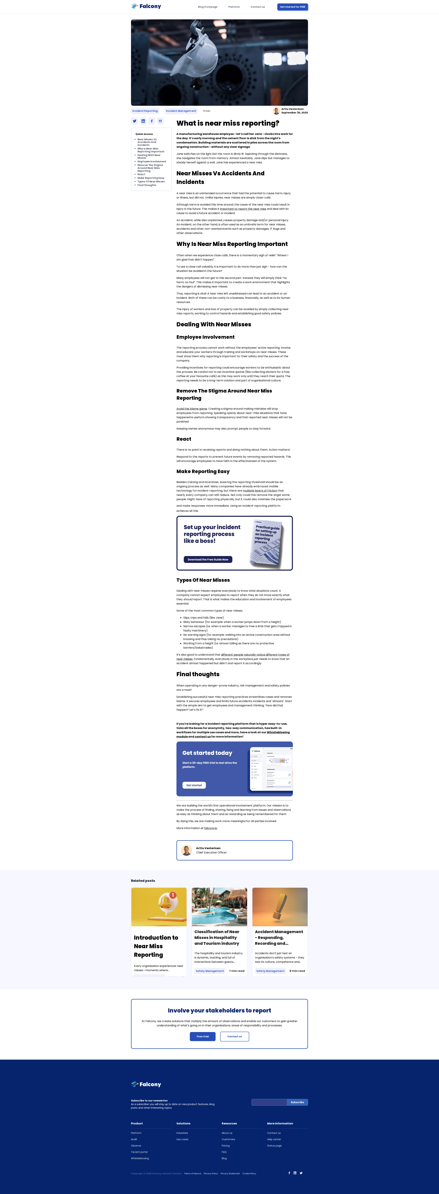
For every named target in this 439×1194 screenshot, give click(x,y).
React (141, 174)
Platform (234, 7)
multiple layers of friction (260, 491)
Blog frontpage (207, 7)
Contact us (258, 7)
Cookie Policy (249, 1173)
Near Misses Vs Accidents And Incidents (147, 142)
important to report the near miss (243, 209)
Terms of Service (192, 1173)
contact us (203, 737)
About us (227, 1133)
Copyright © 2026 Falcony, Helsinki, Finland (156, 1173)
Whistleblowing (140, 1158)
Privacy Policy (211, 1173)
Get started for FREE (292, 7)
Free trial (203, 1036)
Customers (228, 1139)
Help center (274, 1139)
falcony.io (210, 828)
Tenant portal (139, 1152)
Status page (274, 1145)
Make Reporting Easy (151, 178)
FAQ (224, 1152)
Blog (224, 1158)
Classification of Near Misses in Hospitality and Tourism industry (216, 937)
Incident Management (181, 111)
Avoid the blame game (191, 409)
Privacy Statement (230, 1173)
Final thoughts (147, 185)
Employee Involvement (152, 161)
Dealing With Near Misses (149, 156)
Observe (136, 1145)
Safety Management (210, 971)
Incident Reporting (145, 111)
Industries (182, 1133)
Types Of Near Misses (151, 181)
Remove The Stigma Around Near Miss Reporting (150, 168)
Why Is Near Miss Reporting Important (151, 150)
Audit (134, 1139)
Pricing (226, 1145)
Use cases (182, 1139)
